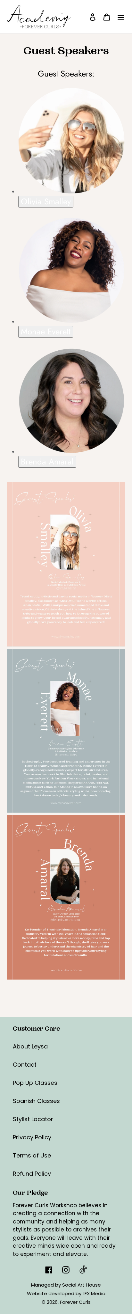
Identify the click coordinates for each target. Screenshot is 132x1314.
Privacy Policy (32, 1137)
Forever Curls (75, 1302)
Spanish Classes (36, 1101)
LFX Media (94, 1293)
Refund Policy (32, 1174)
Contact (25, 1065)
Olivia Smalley (46, 202)
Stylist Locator (33, 1119)
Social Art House (81, 1284)
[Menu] (121, 16)
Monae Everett (45, 332)
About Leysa (30, 1046)
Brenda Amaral (47, 462)
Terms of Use (32, 1155)
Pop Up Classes (35, 1083)
